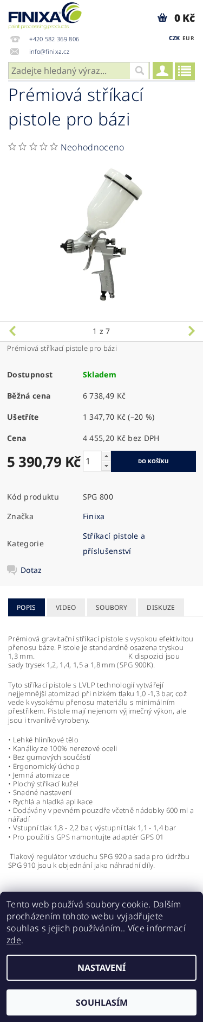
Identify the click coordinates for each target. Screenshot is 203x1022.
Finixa (94, 516)
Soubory (111, 607)
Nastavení (101, 968)
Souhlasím (102, 1002)
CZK (174, 38)
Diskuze (161, 607)
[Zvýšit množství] (106, 456)
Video (66, 607)
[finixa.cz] (45, 14)
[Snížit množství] (106, 465)
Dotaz (31, 570)
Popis (26, 607)
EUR (188, 38)
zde (13, 940)
